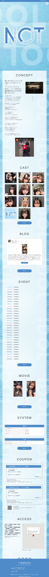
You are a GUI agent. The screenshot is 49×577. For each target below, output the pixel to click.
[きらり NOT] (38, 189)
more (24, 222)
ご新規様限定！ (16, 287)
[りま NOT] (38, 201)
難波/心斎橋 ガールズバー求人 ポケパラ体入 (31, 574)
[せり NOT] (24, 213)
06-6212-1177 (44, 0)
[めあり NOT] (11, 189)
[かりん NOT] (11, 177)
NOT (3, 0)
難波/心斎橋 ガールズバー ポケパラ (16, 574)
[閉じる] (38, 528)
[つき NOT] (24, 201)
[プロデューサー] (11, 213)
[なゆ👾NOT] (24, 177)
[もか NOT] (38, 177)
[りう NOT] (11, 201)
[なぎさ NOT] (24, 189)
